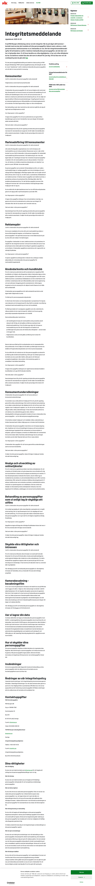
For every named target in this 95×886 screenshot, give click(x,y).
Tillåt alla (81, 872)
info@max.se (13, 722)
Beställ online (87, 2)
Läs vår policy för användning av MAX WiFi (57, 78)
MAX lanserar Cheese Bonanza (78, 24)
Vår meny (13, 2)
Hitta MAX (76, 2)
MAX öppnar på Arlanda (77, 29)
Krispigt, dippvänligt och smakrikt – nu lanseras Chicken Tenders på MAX (77, 16)
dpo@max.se (8, 733)
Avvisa (81, 882)
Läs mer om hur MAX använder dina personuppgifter (57, 90)
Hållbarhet (21, 2)
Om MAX (38, 2)
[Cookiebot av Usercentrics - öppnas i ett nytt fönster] (10, 883)
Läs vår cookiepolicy (54, 66)
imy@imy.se (12, 748)
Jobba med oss (30, 2)
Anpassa (80, 877)
